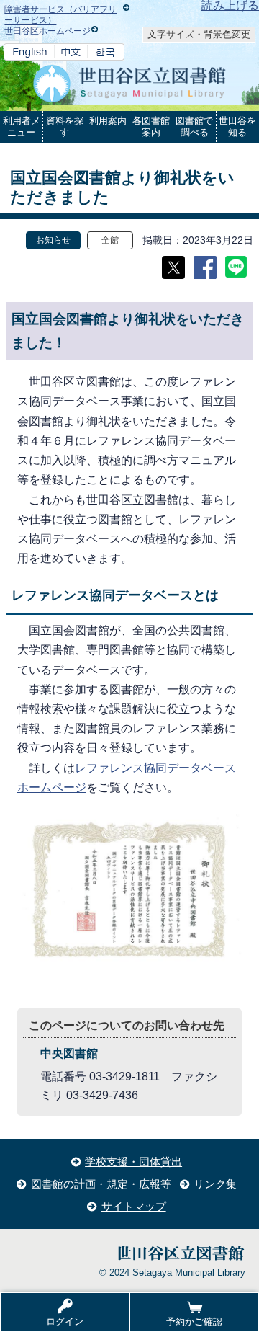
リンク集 (215, 1184)
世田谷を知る (237, 126)
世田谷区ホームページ (47, 31)
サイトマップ (133, 1206)
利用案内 (108, 120)
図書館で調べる (194, 126)
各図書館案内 (151, 126)
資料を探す (64, 126)
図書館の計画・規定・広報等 (101, 1184)
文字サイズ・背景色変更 (198, 34)
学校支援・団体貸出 (133, 1161)
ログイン (64, 1321)
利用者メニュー (21, 126)
